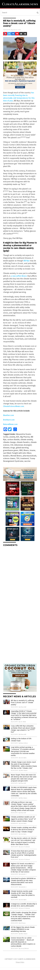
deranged (28, 445)
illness (26, 450)
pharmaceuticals (29, 456)
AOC (17, 437)
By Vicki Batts (22, 758)
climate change (9, 442)
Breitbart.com (9, 420)
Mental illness (16, 456)
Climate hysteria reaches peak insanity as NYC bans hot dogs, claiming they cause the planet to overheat (23, 894)
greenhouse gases (10, 450)
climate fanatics (23, 442)
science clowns (9, 458)
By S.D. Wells (22, 722)
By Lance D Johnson (24, 847)
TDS (17, 458)
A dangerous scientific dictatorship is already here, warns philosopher (24, 905)
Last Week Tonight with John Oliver (17, 453)
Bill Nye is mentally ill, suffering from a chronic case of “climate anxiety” (22, 703)
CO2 (11, 445)
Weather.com (8, 415)
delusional (18, 445)
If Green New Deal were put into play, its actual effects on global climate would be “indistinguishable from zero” (23, 854)
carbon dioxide (13, 439)
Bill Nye (26, 261)
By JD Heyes (22, 923)
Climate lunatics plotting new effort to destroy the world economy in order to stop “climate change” (23, 830)
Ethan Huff (17, 30)
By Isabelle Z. (23, 874)
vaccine (27, 461)
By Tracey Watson (24, 948)
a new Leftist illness (19, 276)
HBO (21, 450)
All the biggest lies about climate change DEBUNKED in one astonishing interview (23, 929)
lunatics (6, 456)
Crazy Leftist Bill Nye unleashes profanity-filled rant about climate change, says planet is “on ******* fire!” (23, 729)
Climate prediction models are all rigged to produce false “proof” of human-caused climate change (23, 819)
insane (32, 450)
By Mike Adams (23, 770)
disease (6, 448)
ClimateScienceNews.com (13, 406)
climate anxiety (26, 439)
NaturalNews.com (10, 424)
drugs (12, 448)
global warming (22, 448)
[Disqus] (20, 576)
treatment (24, 458)
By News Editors (23, 743)
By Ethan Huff (22, 707)
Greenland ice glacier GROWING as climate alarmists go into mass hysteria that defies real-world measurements (23, 882)
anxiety (12, 437)
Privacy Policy (20, 962)
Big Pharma (25, 437)
